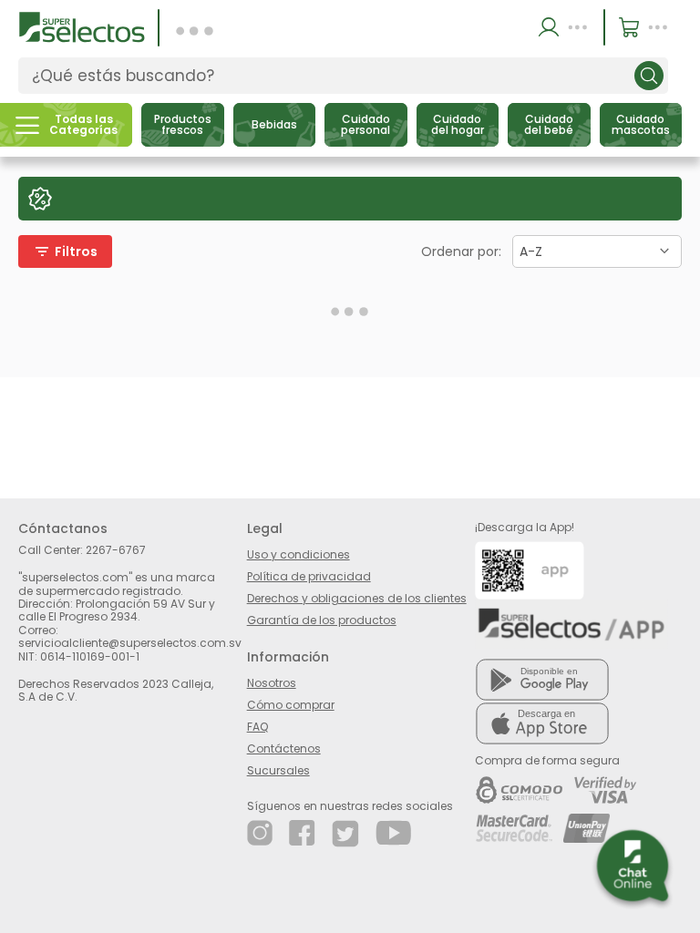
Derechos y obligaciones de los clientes (357, 598)
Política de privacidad (309, 576)
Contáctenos (284, 748)
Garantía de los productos (321, 620)
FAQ (257, 726)
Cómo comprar (291, 705)
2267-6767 (116, 550)
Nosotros (271, 683)
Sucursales (278, 770)
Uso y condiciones (298, 554)
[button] (565, 27)
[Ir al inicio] (82, 26)
